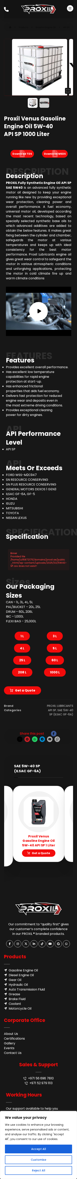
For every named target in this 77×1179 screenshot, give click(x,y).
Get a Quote (25, 690)
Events (9, 1048)
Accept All (38, 1149)
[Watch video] (38, 311)
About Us (11, 1033)
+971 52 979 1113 (41, 1083)
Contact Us (13, 1053)
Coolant (15, 1003)
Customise (38, 1160)
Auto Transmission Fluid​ (27, 989)
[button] (70, 8)
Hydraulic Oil (18, 984)
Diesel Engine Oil (21, 975)
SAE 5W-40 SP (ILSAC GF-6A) (61, 712)
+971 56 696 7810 (41, 1078)
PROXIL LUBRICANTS (60, 706)
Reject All (38, 1170)
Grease (14, 994)
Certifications (14, 1038)
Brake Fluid (17, 999)
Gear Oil (15, 980)
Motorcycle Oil (20, 1008)
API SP (52, 710)
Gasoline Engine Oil (23, 970)
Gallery (9, 1043)
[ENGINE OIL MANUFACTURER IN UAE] (38, 9)
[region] (38, 1145)
